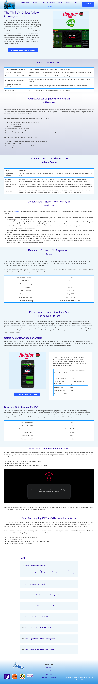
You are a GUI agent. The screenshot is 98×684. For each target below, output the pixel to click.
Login (43, 2)
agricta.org (17, 211)
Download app (88, 4)
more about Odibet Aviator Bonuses (23, 50)
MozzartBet (51, 2)
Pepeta (75, 2)
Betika (68, 2)
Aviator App (25, 2)
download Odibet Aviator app (27, 394)
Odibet (49, 6)
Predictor (35, 2)
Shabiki (60, 2)
